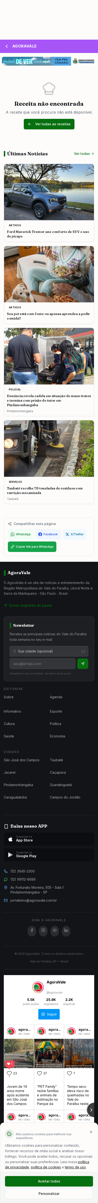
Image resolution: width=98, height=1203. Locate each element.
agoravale (26, 1029)
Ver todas (82, 154)
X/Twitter (77, 534)
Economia (57, 736)
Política (55, 724)
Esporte (56, 711)
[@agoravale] (38, 987)
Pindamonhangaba (18, 785)
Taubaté (56, 760)
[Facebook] (32, 931)
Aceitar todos (49, 1181)
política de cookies (46, 1167)
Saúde (9, 736)
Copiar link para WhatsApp (35, 546)
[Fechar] (91, 1132)
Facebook (51, 534)
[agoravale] (11, 1033)
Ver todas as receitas (53, 124)
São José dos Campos (21, 760)
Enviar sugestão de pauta (30, 605)
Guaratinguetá (61, 785)
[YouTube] (54, 931)
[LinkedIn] (66, 931)
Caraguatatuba (15, 797)
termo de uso (75, 1167)
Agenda (56, 697)
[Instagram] (43, 931)
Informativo (12, 711)
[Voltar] (7, 46)
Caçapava (58, 772)
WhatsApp (23, 534)
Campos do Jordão (65, 797)
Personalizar (49, 1194)
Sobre (9, 697)
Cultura (9, 724)
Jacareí (9, 772)
